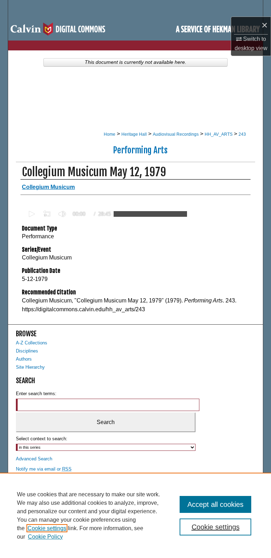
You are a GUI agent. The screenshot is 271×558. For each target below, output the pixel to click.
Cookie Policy (45, 537)
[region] (135, 515)
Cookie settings (47, 528)
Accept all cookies (215, 504)
